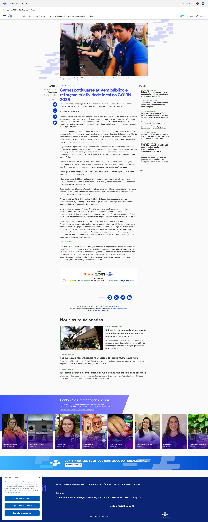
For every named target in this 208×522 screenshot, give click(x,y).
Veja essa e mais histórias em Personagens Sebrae (77, 410)
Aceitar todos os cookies (22, 498)
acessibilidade (188, 3)
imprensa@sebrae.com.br (118, 309)
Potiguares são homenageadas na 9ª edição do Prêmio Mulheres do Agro (99, 357)
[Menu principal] (4, 16)
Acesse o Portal (72, 465)
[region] (22, 497)
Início (25, 16)
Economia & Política (65, 497)
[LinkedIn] (55, 122)
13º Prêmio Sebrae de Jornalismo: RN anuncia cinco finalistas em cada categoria (103, 372)
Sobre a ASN (95, 484)
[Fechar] (39, 477)
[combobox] (28, 10)
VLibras (203, 3)
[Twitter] (55, 110)
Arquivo (137, 497)
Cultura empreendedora (112, 497)
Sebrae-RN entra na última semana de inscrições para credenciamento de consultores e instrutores (125, 332)
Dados (128, 497)
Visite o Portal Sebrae (120, 506)
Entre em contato (131, 484)
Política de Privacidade (12, 492)
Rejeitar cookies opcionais (22, 506)
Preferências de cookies (22, 513)
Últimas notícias (112, 484)
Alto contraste (197, 3)
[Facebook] (55, 116)
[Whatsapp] (55, 104)
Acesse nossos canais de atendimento (107, 307)
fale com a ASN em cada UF (99, 311)
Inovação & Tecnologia (88, 497)
